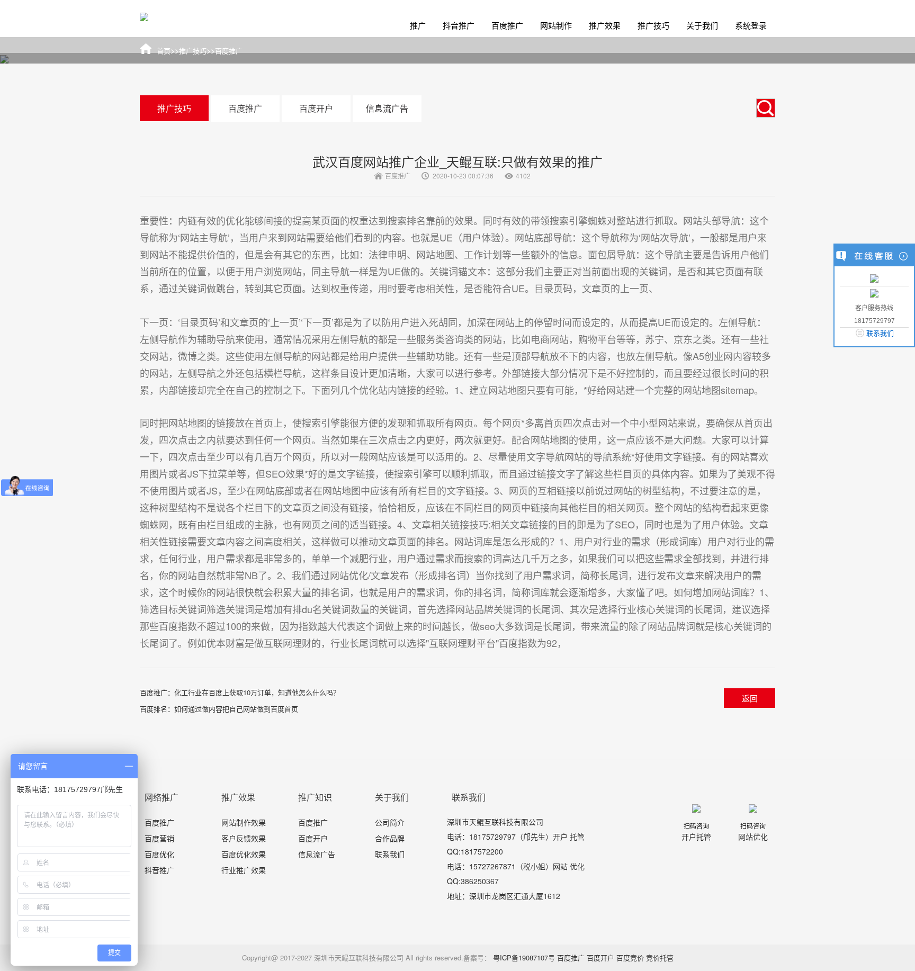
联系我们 (390, 854)
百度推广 (507, 25)
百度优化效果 (243, 854)
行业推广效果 (243, 870)
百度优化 (159, 854)
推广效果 (605, 25)
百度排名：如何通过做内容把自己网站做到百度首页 (219, 709)
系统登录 (751, 25)
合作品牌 (390, 838)
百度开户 (316, 108)
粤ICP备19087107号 (524, 957)
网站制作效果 (243, 822)
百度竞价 (630, 957)
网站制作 (556, 25)
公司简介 (390, 822)
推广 (418, 25)
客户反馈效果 (243, 838)
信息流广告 (387, 108)
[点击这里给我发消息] (874, 278)
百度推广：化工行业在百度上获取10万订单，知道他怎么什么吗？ (240, 692)
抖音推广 (458, 25)
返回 (750, 698)
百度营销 (159, 838)
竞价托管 (660, 957)
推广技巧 (653, 25)
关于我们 (702, 25)
